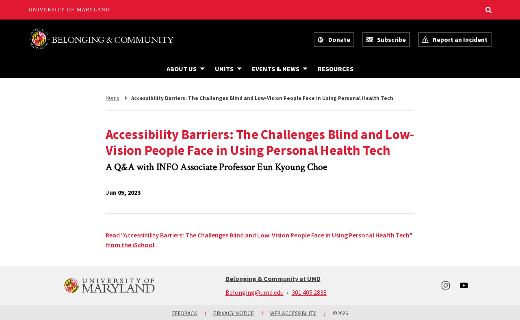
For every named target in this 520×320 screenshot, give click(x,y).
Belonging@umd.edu (254, 292)
